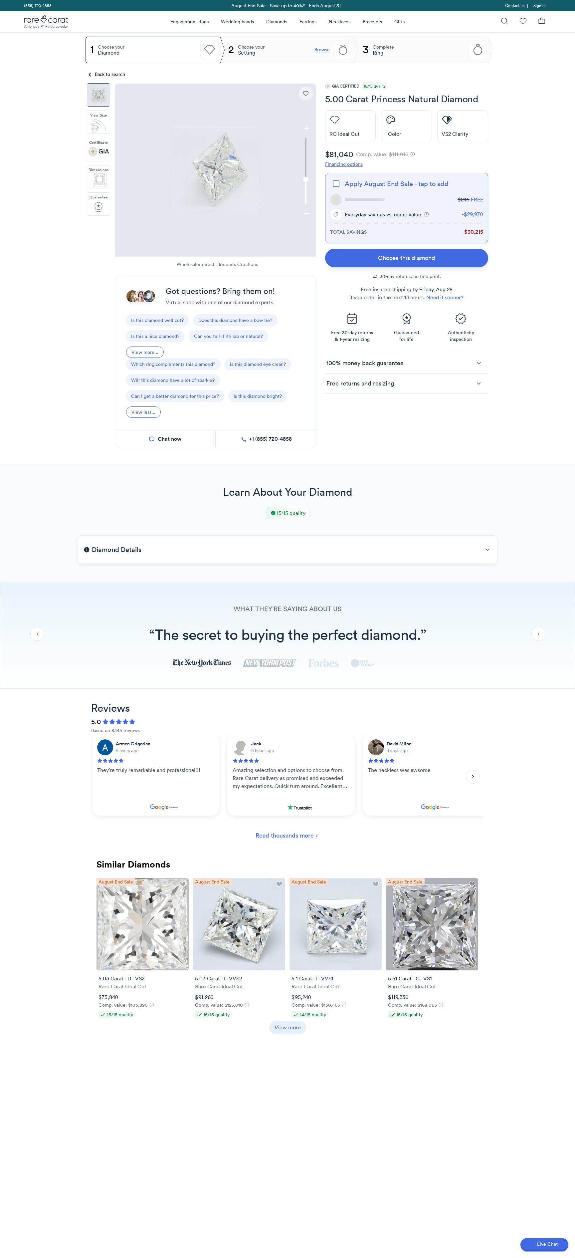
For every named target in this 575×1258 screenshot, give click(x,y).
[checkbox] (336, 183)
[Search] (504, 21)
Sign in (539, 5)
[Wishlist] (523, 21)
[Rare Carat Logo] (46, 23)
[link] (37, 5)
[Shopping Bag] (542, 21)
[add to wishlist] (306, 94)
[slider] (306, 171)
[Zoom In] (306, 128)
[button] (426, 214)
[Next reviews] (473, 777)
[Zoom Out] (306, 213)
